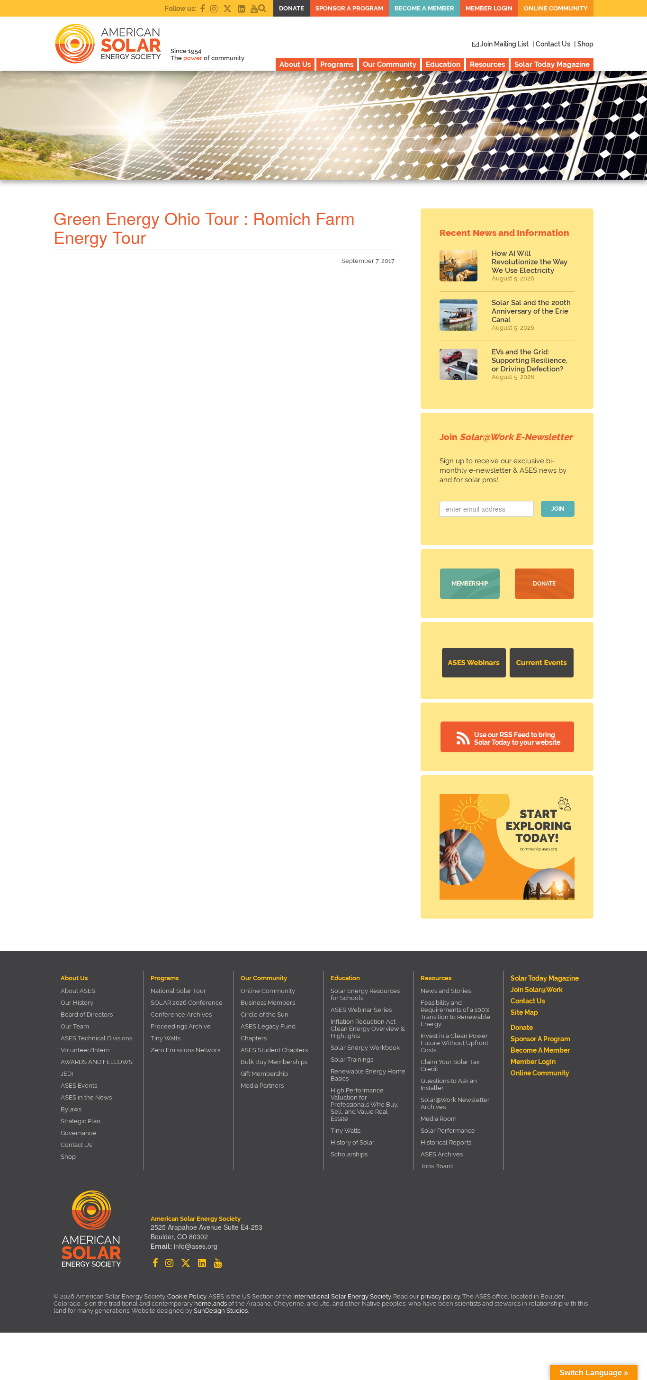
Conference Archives (181, 1014)
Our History (77, 1002)
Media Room (439, 1118)
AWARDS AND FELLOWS (97, 1061)
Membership (470, 583)
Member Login (489, 8)
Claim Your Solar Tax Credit (450, 1065)
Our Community (389, 64)
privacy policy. (441, 1296)
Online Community (556, 8)
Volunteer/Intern (85, 1050)
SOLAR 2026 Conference (187, 1002)
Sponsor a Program (349, 8)
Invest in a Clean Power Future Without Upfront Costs (454, 1043)
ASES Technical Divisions (96, 1038)
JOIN (557, 508)
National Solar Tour (178, 990)
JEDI (67, 1073)
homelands (210, 1303)
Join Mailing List (504, 44)
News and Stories (446, 990)
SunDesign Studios (221, 1310)
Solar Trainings (352, 1059)
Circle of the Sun (264, 1014)
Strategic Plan (80, 1121)
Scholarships (349, 1154)
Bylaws (71, 1109)
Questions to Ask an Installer (449, 1084)
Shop (68, 1156)
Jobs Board (437, 1166)
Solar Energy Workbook (365, 1047)
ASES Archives (442, 1154)
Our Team (75, 1026)
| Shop (583, 44)
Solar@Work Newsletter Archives (455, 1103)
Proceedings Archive (181, 1026)
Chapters (254, 1038)
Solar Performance (448, 1130)
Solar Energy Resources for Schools (365, 994)
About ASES (78, 990)
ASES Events (79, 1085)
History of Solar (353, 1142)
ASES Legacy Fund (268, 1026)
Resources (487, 64)
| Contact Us (551, 44)
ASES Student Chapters (274, 1050)
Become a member (424, 8)
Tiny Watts (165, 1038)
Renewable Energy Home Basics (368, 1075)
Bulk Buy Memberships (274, 1061)
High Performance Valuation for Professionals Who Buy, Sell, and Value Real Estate (364, 1104)
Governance (78, 1132)
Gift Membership (264, 1073)
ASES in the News (86, 1097)
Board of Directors (87, 1014)
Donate (291, 8)
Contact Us (76, 1144)
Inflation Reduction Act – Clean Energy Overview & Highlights (368, 1028)
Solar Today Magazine (552, 64)
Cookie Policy (186, 1296)
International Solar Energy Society (342, 1296)
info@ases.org (195, 1246)
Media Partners (262, 1085)
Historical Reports (446, 1142)
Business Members (268, 1002)
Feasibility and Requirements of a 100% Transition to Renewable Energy (455, 1013)
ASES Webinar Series (361, 1009)
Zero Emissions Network (186, 1050)
